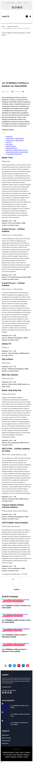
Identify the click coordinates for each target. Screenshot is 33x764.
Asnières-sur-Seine (13, 26)
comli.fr (5, 16)
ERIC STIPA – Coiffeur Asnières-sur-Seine (16, 150)
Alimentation (7, 601)
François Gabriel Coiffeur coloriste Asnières (17, 152)
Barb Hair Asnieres (11, 146)
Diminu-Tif (9, 142)
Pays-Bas (9, 754)
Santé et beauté (8, 615)
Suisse (22, 752)
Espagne (19, 757)
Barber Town (9, 136)
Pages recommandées (9, 690)
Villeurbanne (18, 630)
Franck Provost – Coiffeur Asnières (15, 138)
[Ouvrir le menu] (27, 16)
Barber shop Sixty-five (11, 148)
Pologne (25, 757)
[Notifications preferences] (1, 762)
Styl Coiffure (9, 144)
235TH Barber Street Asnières (14, 154)
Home (3, 26)
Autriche (7, 757)
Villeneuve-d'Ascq (19, 645)
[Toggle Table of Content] (3, 133)
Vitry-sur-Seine (18, 615)
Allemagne (20, 754)
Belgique (26, 754)
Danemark (13, 757)
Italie (14, 754)
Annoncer (19, 2)
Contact (26, 2)
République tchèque (8, 752)
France (17, 752)
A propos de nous (11, 2)
